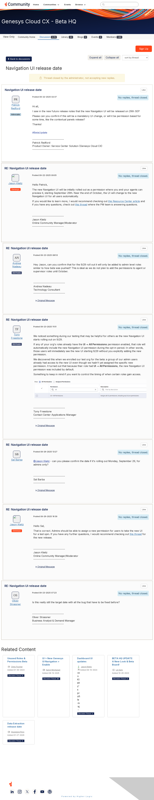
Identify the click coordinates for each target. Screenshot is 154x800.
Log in (145, 4)
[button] (51, 4)
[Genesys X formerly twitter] (27, 792)
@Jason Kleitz (41, 461)
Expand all (95, 57)
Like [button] (144, 90)
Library (66, 37)
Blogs (82, 37)
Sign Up (143, 48)
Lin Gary (119, 670)
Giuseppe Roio (17, 732)
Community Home (26, 37)
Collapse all (112, 57)
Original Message (46, 300)
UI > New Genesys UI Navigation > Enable (52, 661)
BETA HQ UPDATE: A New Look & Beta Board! (123, 661)
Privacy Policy (104, 784)
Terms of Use (84, 784)
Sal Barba (16, 459)
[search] (103, 4)
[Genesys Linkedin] (12, 792)
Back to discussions (20, 59)
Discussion (48, 37)
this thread (81, 204)
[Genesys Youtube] (42, 792)
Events (96, 37)
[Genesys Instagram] (20, 792)
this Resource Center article (124, 201)
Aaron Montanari (53, 670)
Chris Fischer (17, 667)
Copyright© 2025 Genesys (31, 784)
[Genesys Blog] (50, 792)
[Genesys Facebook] (35, 792)
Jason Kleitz (15, 183)
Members (114, 37)
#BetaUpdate (39, 132)
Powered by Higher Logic (77, 796)
